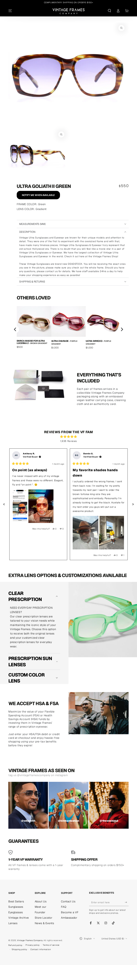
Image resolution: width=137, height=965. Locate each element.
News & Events (44, 923)
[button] (109, 10)
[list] (68, 329)
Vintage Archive (18, 917)
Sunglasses (15, 907)
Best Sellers (16, 901)
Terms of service (51, 945)
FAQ (63, 907)
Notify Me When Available (38, 195)
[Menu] (10, 10)
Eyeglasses (15, 912)
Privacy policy (32, 945)
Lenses (13, 923)
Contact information (40, 949)
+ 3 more (46, 519)
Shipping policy (19, 949)
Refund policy (15, 945)
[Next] (121, 329)
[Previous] (15, 329)
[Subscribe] (127, 902)
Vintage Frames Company (30, 940)
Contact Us (68, 901)
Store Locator (43, 917)
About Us (41, 901)
